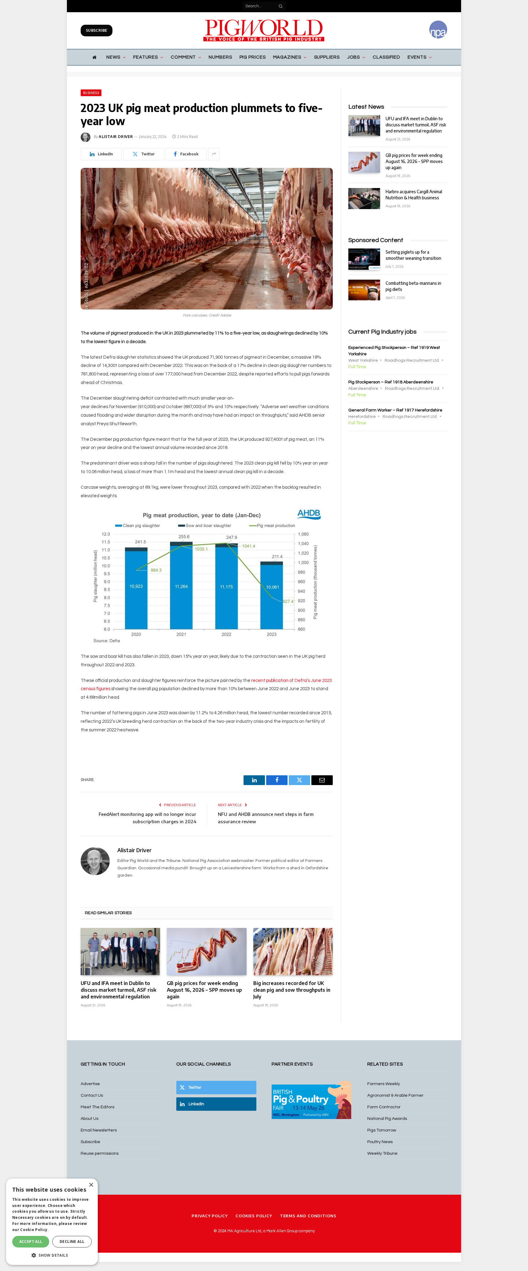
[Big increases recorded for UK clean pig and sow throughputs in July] (293, 951)
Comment (183, 57)
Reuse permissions (100, 1153)
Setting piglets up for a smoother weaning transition (413, 255)
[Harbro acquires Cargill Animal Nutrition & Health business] (364, 198)
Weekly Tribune (382, 1153)
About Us (89, 1119)
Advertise (90, 1084)
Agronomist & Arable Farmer (395, 1095)
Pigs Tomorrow (381, 1130)
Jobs (353, 57)
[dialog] (52, 1222)
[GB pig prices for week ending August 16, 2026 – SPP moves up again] (206, 951)
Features (145, 57)
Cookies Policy (254, 1215)
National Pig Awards (387, 1119)
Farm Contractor (384, 1107)
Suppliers (327, 57)
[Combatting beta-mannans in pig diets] (364, 290)
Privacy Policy (210, 1215)
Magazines (287, 57)
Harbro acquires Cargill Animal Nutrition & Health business (414, 194)
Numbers (220, 57)
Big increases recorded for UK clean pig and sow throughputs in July (291, 990)
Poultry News (380, 1142)
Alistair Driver (116, 136)
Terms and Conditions (308, 1215)
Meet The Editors (97, 1107)
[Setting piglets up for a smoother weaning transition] (364, 259)
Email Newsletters (99, 1130)
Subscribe (96, 30)
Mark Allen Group (282, 1231)
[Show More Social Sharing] (214, 154)
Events (417, 57)
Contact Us (92, 1095)
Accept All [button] (30, 1241)
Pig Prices (253, 57)
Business (91, 93)
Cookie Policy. (34, 1229)
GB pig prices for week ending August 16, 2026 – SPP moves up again (204, 990)
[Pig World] (264, 30)
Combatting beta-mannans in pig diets (413, 286)
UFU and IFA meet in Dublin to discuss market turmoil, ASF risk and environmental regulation (118, 990)
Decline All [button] (72, 1241)
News (113, 57)
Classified (386, 57)
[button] (52, 1255)
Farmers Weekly (383, 1084)
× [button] (91, 1185)
